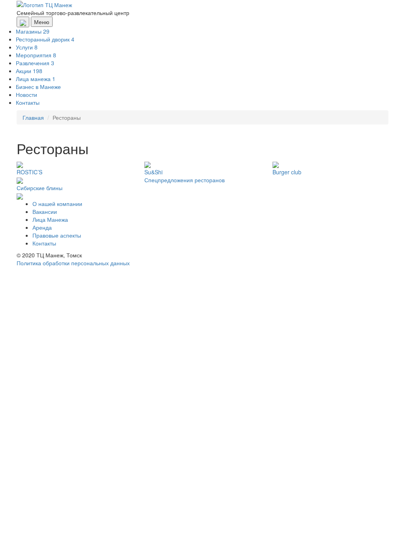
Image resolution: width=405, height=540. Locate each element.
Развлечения (35, 63)
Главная (33, 117)
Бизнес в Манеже (38, 87)
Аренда (42, 227)
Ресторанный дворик (45, 39)
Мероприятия (36, 55)
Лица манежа (35, 79)
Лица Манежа (50, 219)
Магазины (32, 31)
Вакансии (44, 211)
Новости (26, 94)
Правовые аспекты (56, 235)
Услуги (27, 47)
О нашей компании (57, 204)
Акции (29, 71)
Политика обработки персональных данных (73, 263)
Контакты (28, 102)
